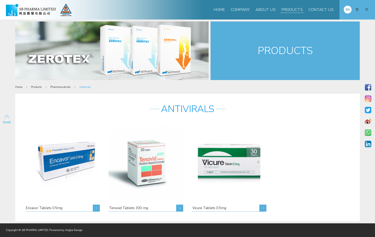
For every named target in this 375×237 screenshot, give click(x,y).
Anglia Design (73, 230)
